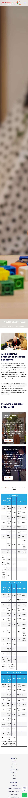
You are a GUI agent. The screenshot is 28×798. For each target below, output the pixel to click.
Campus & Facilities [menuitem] (14, 797)
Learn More (8, 440)
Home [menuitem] (14, 761)
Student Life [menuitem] (14, 772)
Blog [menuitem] (14, 775)
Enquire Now (24, 788)
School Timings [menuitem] (14, 794)
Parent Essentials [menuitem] (14, 769)
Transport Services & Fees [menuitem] (13, 788)
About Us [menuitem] (14, 764)
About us (10, 326)
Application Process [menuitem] (14, 791)
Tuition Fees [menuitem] (14, 785)
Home (4, 326)
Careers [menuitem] (14, 778)
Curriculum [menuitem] (14, 766)
